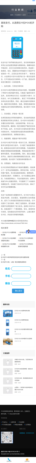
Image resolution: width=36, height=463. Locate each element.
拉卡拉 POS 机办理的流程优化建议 (23, 330)
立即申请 (13, 422)
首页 (11, 15)
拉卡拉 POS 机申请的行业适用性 (23, 338)
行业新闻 (18, 15)
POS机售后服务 (6, 424)
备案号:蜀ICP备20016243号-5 (10, 451)
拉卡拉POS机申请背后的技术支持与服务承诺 (15, 257)
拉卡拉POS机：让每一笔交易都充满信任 (13, 262)
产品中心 (4, 422)
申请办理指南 (18, 424)
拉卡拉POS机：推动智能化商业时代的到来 (24, 379)
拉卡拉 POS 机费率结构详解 (22, 310)
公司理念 (28, 424)
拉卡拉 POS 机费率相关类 (21, 320)
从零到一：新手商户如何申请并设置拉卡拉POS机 (24, 388)
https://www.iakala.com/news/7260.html (14, 223)
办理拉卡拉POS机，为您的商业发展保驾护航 (24, 361)
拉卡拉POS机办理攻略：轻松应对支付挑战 (24, 370)
